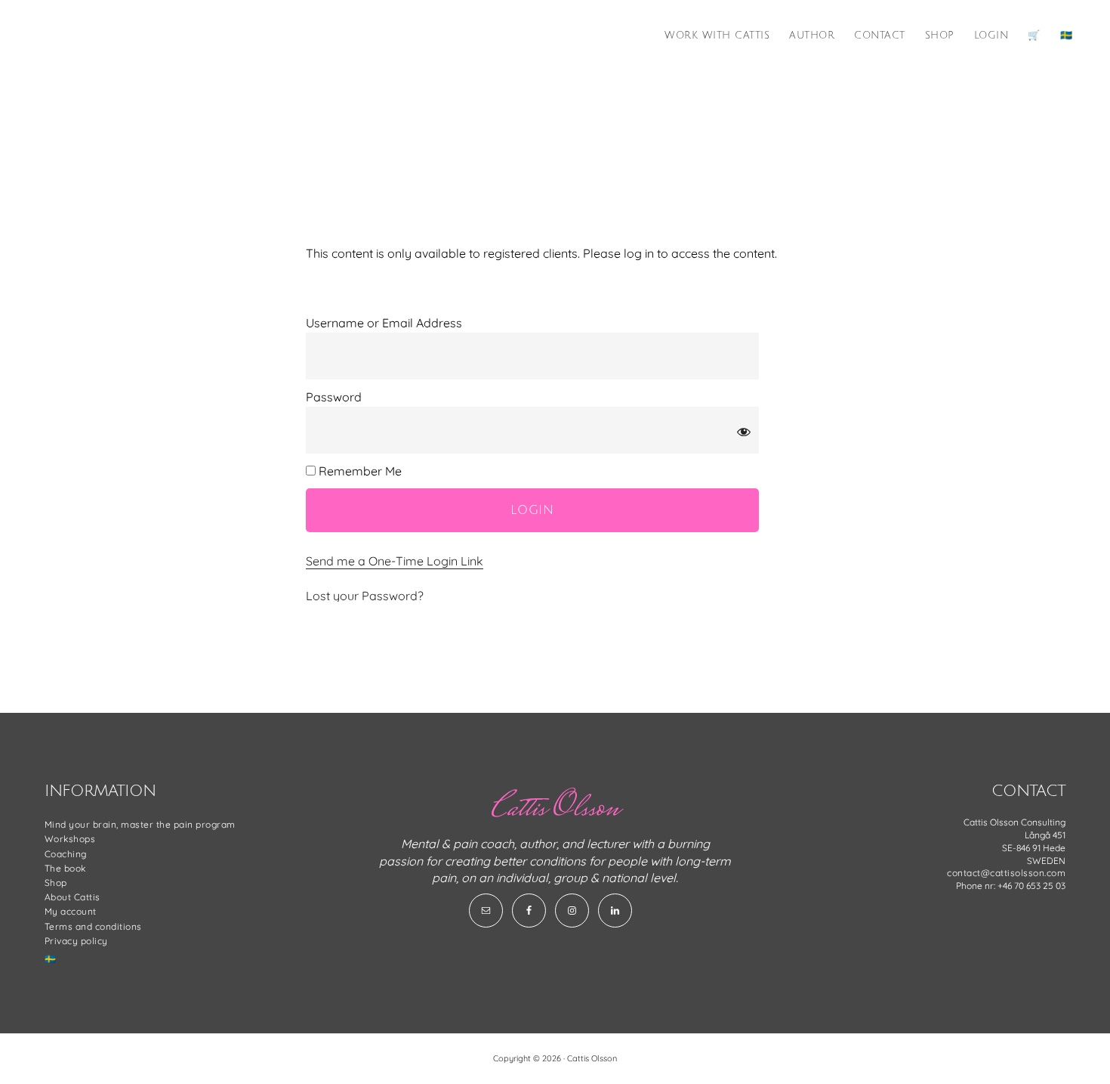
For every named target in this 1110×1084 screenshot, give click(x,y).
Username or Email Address (384, 323)
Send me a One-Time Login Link (394, 560)
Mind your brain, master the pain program (140, 824)
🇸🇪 (51, 959)
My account (71, 911)
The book (65, 868)
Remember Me (359, 471)
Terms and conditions (93, 926)
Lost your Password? (365, 595)
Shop (56, 882)
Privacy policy (76, 940)
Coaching (66, 853)
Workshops (70, 838)
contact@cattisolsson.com (1006, 872)
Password (334, 397)
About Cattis (72, 897)
